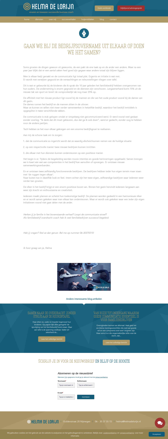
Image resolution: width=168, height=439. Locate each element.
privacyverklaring (127, 433)
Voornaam (62, 381)
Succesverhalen (69, 19)
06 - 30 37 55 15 (103, 421)
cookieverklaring (110, 433)
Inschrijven (86, 397)
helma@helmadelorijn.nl (128, 421)
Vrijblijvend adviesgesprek (131, 8)
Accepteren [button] (156, 434)
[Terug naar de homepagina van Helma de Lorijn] (43, 421)
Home (26, 19)
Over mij (52, 19)
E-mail (60, 393)
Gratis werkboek (104, 8)
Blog (102, 19)
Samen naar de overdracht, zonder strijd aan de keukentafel (52, 314)
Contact (113, 19)
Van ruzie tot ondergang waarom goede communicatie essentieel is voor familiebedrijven (116, 316)
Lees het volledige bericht (51, 339)
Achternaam (82, 381)
